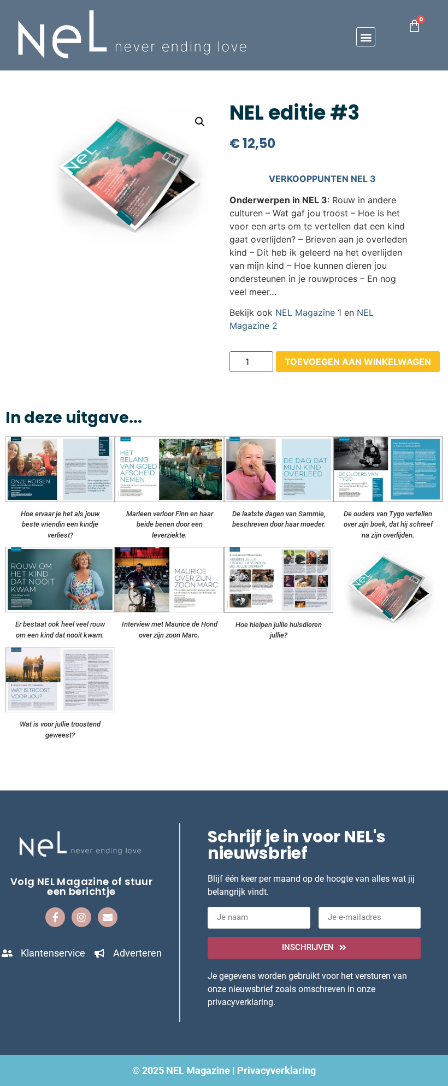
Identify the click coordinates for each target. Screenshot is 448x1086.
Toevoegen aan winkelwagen (358, 361)
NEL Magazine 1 (308, 312)
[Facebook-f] (55, 917)
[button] (365, 36)
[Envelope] (107, 917)
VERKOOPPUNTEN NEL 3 (322, 178)
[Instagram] (81, 917)
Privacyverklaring (276, 1070)
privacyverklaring (240, 1002)
